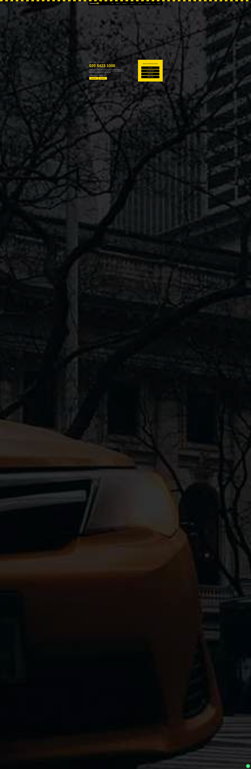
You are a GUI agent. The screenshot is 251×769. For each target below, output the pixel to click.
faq (154, 3)
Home (112, 3)
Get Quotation (150, 70)
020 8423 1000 (102, 65)
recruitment (148, 3)
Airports (132, 3)
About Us (118, 3)
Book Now (150, 73)
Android (94, 78)
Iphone (103, 78)
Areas (139, 3)
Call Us (150, 67)
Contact (159, 3)
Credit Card (150, 76)
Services (125, 3)
